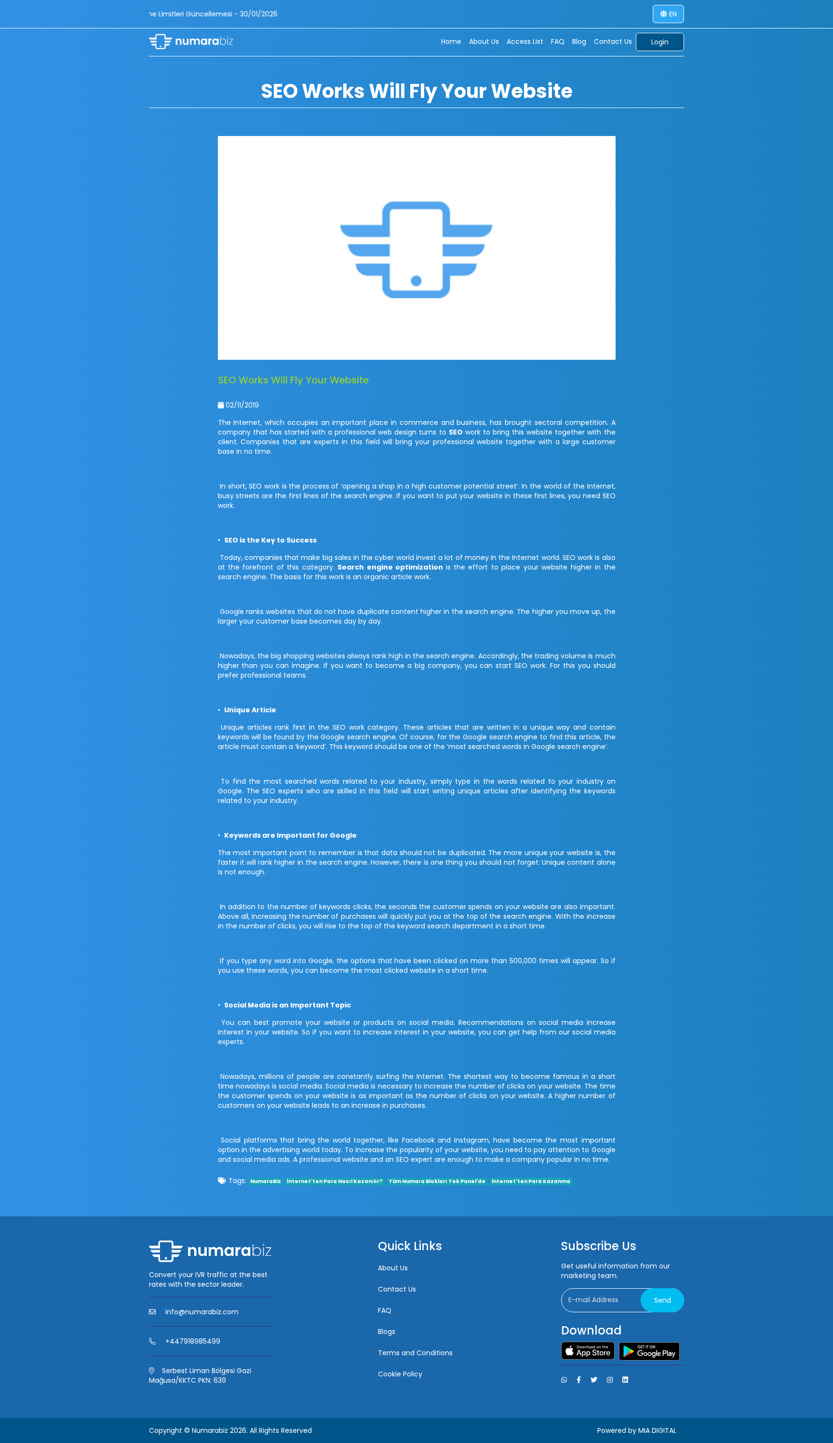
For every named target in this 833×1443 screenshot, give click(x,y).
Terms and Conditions (415, 1353)
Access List (525, 41)
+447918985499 (192, 1341)
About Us (484, 41)
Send (662, 1300)
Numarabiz (210, 1430)
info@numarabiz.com (202, 1312)
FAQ (557, 41)
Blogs (386, 1331)
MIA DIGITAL (657, 1430)
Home (451, 41)
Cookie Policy (400, 1374)
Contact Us (613, 41)
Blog (579, 41)
